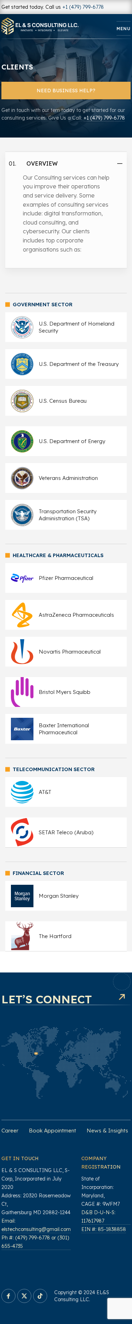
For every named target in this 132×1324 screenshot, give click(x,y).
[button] (66, 163)
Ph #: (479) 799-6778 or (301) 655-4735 (35, 1242)
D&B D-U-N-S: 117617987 (98, 1216)
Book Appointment (52, 1130)
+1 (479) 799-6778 (83, 7)
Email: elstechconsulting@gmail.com (36, 1225)
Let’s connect (46, 999)
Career (9, 1130)
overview (42, 163)
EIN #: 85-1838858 (103, 1229)
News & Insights (107, 1130)
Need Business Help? (66, 90)
